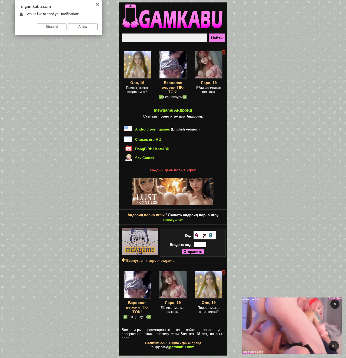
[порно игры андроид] (173, 28)
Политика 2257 (156, 342)
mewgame (173, 220)
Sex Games (144, 158)
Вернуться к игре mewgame (150, 261)
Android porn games (152, 129)
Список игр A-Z (148, 140)
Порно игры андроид (185, 342)
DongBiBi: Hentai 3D (152, 149)
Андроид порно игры (146, 215)
